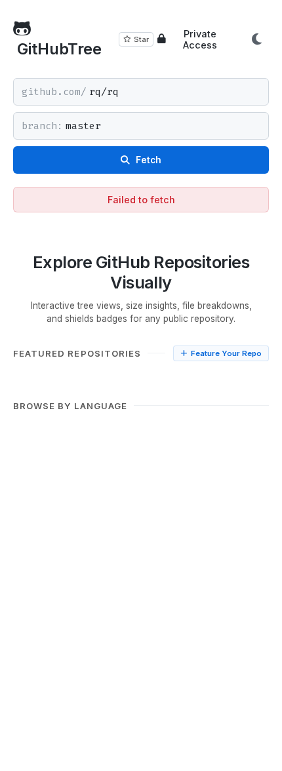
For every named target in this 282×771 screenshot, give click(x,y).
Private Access (200, 39)
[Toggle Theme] (257, 39)
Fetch (147, 160)
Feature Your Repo (226, 353)
